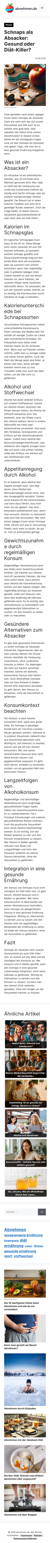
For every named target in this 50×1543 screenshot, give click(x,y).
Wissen (9, 25)
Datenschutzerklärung (25, 1538)
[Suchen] (42, 1212)
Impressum (26, 1535)
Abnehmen (15, 1229)
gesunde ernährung (20, 1251)
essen (28, 1246)
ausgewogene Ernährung (23, 1235)
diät (23, 1240)
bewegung (11, 1240)
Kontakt (38, 1535)
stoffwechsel (23, 1256)
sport (8, 1256)
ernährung (13, 1245)
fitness (38, 1246)
